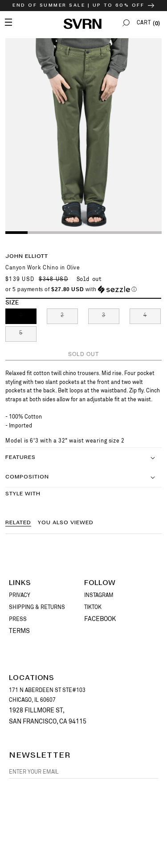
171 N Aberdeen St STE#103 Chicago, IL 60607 (47, 695)
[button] (126, 23)
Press (18, 619)
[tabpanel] (83, 135)
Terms (19, 630)
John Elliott (26, 256)
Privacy (19, 595)
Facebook (100, 618)
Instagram (99, 595)
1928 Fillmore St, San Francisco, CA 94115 (47, 716)
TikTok (93, 607)
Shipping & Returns (37, 607)
